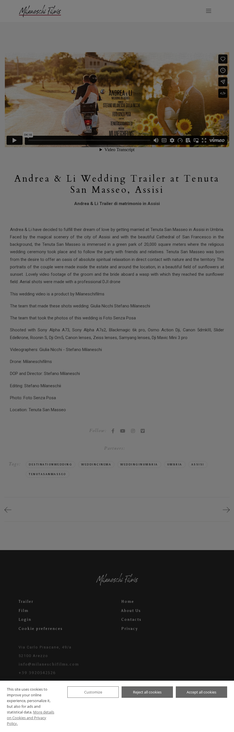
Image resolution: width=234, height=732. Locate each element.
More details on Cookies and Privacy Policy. (30, 717)
